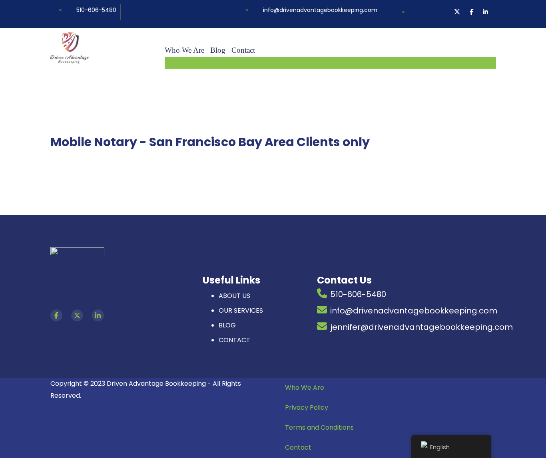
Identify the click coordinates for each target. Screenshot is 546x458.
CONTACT (234, 340)
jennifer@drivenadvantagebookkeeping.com (421, 327)
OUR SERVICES (241, 310)
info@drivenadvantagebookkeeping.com (413, 310)
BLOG (227, 325)
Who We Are (304, 387)
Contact (298, 447)
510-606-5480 (358, 294)
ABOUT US (234, 295)
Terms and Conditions (319, 427)
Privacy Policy (306, 407)
